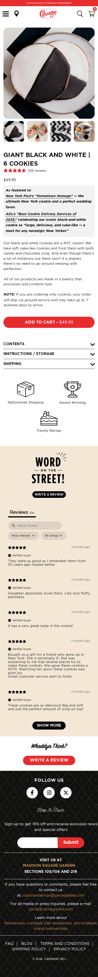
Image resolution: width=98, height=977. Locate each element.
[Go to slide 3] (60, 131)
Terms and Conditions (64, 944)
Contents (13, 344)
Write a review (49, 494)
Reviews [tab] (22, 512)
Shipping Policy (29, 949)
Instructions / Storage (28, 354)
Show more (49, 725)
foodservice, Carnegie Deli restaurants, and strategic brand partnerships (50, 926)
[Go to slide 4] (84, 131)
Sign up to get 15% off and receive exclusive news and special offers (50, 827)
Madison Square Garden (49, 865)
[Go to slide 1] (13, 131)
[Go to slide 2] (37, 131)
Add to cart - (49, 322)
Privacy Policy (70, 949)
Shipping (12, 364)
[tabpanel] (49, 627)
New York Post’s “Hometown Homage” (39, 196)
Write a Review (49, 760)
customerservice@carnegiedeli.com (53, 895)
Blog (26, 944)
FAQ (9, 944)
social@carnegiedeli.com (51, 909)
